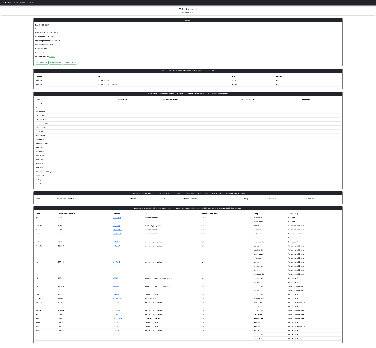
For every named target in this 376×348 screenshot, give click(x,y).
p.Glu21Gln (117, 218)
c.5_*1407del (117, 318)
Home (16, 3)
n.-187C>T (116, 262)
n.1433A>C (116, 286)
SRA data (30, 3)
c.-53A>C (116, 314)
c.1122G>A (116, 326)
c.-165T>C (116, 242)
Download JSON (70, 63)
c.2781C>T (116, 322)
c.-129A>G (116, 302)
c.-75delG (116, 330)
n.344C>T (116, 278)
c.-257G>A (116, 310)
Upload (22, 3)
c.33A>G (116, 294)
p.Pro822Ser (117, 298)
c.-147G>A (116, 226)
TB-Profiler (6, 2)
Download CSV (41, 63)
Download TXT (55, 63)
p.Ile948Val (117, 234)
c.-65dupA (116, 246)
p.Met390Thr (117, 230)
